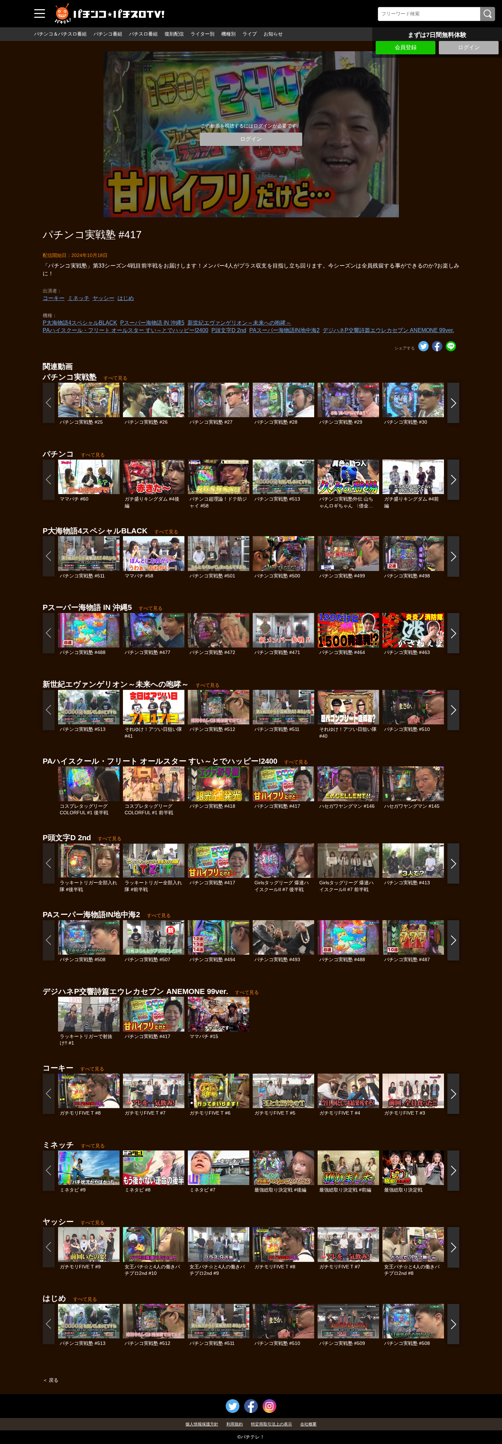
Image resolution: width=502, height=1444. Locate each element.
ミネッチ (78, 298)
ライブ (249, 34)
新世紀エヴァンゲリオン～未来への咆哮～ (239, 323)
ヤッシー (103, 298)
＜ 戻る (50, 1380)
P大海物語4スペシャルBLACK (80, 323)
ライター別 (202, 34)
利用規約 (234, 1424)
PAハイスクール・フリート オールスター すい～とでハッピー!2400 (125, 330)
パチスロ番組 (143, 34)
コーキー (54, 298)
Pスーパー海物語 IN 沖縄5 (152, 323)
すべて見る (115, 378)
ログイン (469, 47)
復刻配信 (174, 34)
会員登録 (406, 47)
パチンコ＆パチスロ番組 (60, 34)
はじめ (125, 298)
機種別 (228, 34)
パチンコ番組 (108, 34)
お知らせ (273, 34)
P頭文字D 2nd (228, 330)
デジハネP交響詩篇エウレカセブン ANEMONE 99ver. (388, 330)
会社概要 (308, 1424)
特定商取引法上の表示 (271, 1424)
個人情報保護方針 (201, 1424)
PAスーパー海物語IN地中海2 (284, 330)
